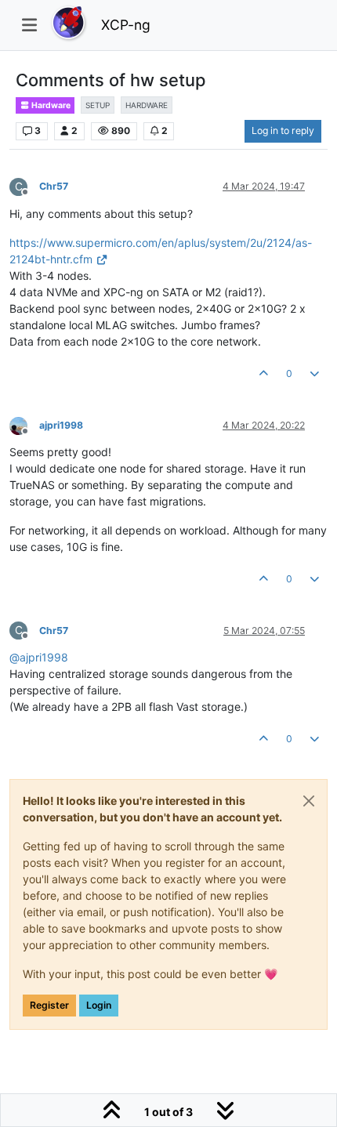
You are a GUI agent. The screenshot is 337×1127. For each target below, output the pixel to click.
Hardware (50, 105)
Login (98, 1005)
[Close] (309, 801)
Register (49, 1005)
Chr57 (53, 186)
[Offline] (24, 424)
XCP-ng (125, 24)
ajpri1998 (61, 425)
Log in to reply (283, 130)
